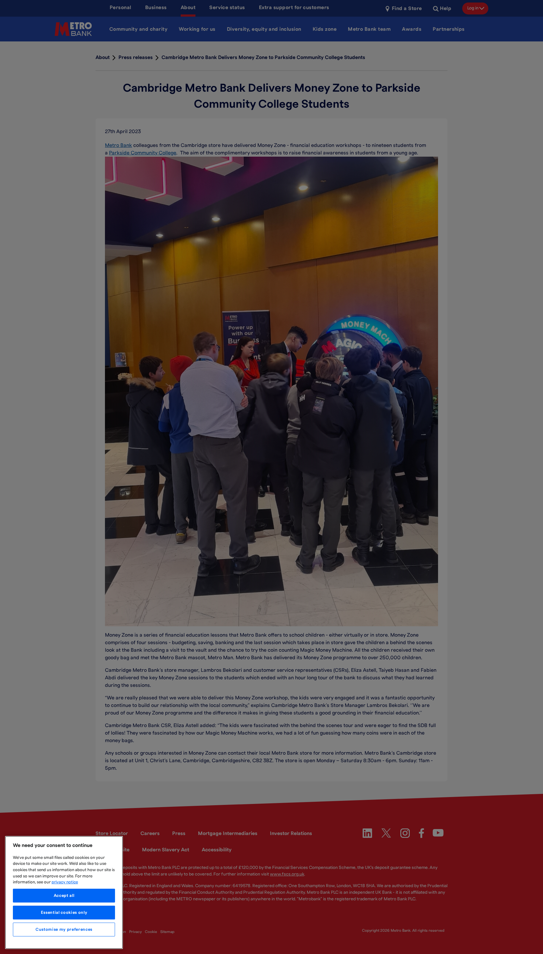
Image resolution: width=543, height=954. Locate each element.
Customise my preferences (64, 929)
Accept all (64, 895)
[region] (64, 892)
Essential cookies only (64, 912)
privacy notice (65, 882)
